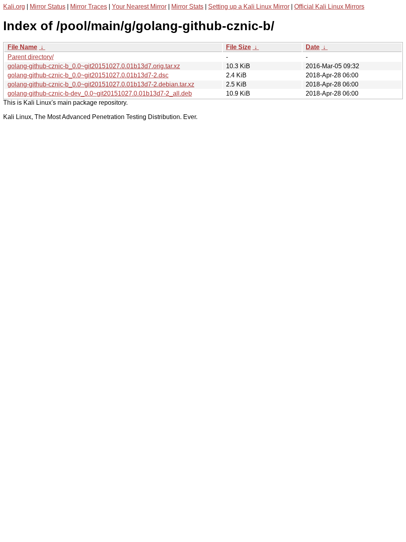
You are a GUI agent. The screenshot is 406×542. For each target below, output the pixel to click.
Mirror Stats (187, 6)
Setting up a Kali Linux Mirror (248, 6)
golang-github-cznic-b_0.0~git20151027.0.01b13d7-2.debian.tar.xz (101, 84)
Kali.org (14, 6)
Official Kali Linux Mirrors (329, 6)
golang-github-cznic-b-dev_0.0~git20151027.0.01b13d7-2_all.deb (100, 93)
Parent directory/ (31, 57)
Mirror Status (47, 6)
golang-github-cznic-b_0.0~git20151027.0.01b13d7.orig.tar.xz (94, 66)
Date (313, 47)
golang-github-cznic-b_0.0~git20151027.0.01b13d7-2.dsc (88, 75)
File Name (22, 47)
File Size (238, 47)
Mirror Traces (88, 6)
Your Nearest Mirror (139, 6)
